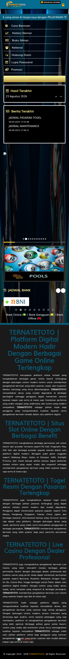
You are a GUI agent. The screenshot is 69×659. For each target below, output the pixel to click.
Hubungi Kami (20, 55)
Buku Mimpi (19, 40)
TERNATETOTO (10, 375)
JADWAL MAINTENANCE (23, 126)
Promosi (16, 69)
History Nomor (21, 33)
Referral (16, 47)
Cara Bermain (20, 25)
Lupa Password (21, 62)
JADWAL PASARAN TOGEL (24, 117)
